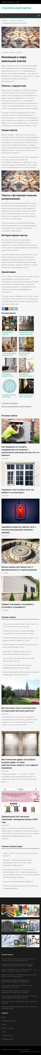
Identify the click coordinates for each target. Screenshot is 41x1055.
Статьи (3, 1032)
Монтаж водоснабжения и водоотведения (16, 406)
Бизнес (3, 1017)
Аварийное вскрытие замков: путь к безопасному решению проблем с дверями (18, 530)
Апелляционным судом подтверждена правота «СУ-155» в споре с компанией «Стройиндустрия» (17, 862)
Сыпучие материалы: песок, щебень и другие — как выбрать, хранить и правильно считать (20, 639)
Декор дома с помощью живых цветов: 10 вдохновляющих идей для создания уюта (17, 652)
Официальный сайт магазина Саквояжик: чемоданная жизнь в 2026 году (19, 819)
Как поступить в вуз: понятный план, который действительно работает (18, 659)
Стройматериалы (7, 1039)
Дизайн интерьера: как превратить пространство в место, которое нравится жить (20, 646)
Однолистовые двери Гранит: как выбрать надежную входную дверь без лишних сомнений (21, 673)
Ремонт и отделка (16, 52)
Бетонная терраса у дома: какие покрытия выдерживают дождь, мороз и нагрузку (17, 666)
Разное (3, 1024)
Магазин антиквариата (10, 403)
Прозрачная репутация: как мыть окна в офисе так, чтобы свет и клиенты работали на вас (20, 625)
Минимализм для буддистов (23, 881)
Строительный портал (16, 8)
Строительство (6, 1035)
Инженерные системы (8, 1021)
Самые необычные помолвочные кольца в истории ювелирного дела (18, 1007)
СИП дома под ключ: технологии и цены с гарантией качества (19, 1002)
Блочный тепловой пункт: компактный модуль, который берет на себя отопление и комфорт (19, 632)
